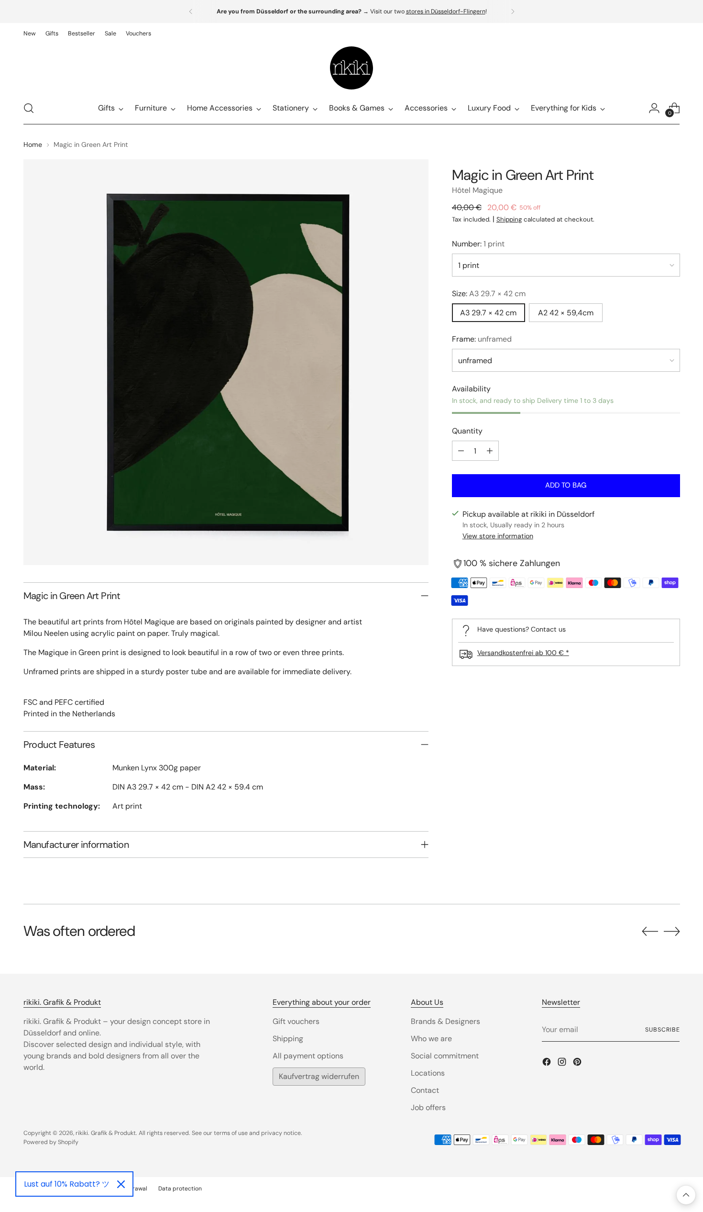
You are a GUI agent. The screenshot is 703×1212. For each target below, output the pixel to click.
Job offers (428, 1107)
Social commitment (445, 1056)
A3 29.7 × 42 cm (488, 313)
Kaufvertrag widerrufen (319, 1076)
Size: (489, 294)
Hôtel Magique (477, 190)
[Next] (512, 11)
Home (32, 144)
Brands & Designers (445, 1021)
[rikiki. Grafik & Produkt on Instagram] (563, 1063)
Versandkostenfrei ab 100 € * (523, 652)
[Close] (121, 1184)
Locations (428, 1073)
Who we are (431, 1039)
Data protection (180, 1188)
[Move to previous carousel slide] (650, 931)
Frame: (482, 339)
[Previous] (190, 11)
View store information (497, 536)
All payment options (308, 1056)
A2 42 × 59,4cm (565, 313)
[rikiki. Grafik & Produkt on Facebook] (547, 1063)
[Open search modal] (28, 108)
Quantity (467, 431)
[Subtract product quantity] (461, 450)
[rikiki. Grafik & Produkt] (351, 68)
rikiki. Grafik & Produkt (106, 1133)
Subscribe (662, 1030)
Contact (425, 1090)
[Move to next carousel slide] (672, 931)
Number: (478, 244)
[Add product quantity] (489, 450)
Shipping (509, 219)
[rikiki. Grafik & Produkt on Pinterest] (578, 1063)
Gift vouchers (296, 1021)
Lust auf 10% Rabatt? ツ (67, 1184)
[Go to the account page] (654, 108)
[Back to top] (686, 1195)
